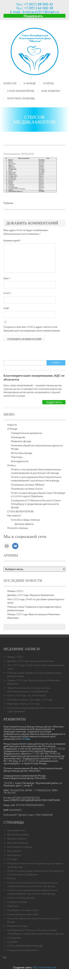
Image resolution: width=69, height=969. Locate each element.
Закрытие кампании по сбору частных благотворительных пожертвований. (29, 689)
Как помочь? (50, 90)
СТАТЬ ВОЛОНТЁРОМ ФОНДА (25, 945)
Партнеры (17, 457)
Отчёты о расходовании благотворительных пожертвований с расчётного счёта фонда (36, 478)
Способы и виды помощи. (25, 519)
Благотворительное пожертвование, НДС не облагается (34, 377)
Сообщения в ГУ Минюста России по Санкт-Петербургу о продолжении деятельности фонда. (36, 504)
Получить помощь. (21, 98)
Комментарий (12, 240)
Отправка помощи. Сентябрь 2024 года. (30, 699)
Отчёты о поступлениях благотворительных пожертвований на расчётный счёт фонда (36, 471)
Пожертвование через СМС (23, 914)
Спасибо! (12, 941)
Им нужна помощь (17, 842)
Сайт (6, 308)
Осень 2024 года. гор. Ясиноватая (26, 695)
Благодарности (19, 461)
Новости (10, 83)
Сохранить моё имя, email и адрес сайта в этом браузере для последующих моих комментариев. (32, 328)
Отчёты (48, 83)
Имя (7, 278)
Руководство (18, 437)
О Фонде (30, 83)
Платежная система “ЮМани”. (28, 484)
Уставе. (26, 738)
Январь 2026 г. (15, 591)
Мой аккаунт (14, 855)
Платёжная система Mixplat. (27, 488)
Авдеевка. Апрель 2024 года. (23, 703)
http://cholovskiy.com (44, 967)
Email (7, 293)
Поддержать (33, 15)
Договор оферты (24, 523)
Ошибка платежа (17, 901)
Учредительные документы (26, 433)
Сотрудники (14, 937)
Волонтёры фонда (21, 453)
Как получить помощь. (20, 846)
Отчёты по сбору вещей (20, 897)
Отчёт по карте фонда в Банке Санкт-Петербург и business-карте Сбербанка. (38, 494)
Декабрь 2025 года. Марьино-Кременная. (30, 595)
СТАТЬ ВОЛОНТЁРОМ (20, 90)
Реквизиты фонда (21, 441)
